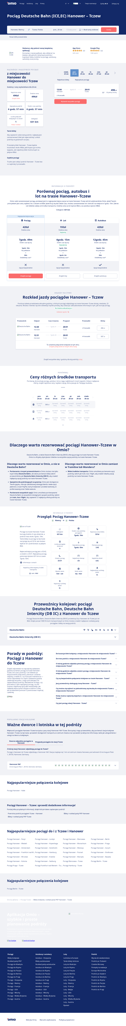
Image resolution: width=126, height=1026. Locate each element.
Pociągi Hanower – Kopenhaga (46, 843)
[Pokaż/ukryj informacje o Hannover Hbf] (115, 765)
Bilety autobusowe (43, 961)
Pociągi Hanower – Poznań (73, 852)
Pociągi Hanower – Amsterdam (18, 848)
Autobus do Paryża (43, 974)
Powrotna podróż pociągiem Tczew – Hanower (25, 813)
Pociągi (22, 3)
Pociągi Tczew (26, 900)
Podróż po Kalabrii (98, 974)
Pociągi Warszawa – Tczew (73, 861)
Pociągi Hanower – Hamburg (46, 852)
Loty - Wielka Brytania (71, 999)
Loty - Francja (68, 986)
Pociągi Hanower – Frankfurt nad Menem (22, 852)
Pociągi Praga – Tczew (15, 865)
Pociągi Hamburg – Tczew (72, 865)
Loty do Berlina (69, 974)
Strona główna (12, 900)
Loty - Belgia (68, 989)
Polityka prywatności (66, 1020)
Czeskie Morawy (97, 964)
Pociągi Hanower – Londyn (45, 839)
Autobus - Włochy (42, 993)
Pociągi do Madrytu (15, 964)
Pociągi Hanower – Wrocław (17, 857)
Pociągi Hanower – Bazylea (101, 857)
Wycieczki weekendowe (100, 958)
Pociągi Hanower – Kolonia (17, 861)
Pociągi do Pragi (14, 977)
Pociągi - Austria (14, 999)
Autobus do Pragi (42, 980)
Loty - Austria (68, 1002)
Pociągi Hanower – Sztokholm (46, 848)
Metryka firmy (31, 1020)
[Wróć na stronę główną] (13, 3)
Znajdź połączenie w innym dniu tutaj (63, 346)
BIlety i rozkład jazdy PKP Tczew (19, 817)
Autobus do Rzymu (43, 971)
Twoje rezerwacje (90, 3)
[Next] (115, 72)
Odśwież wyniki (62, 312)
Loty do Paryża (69, 971)
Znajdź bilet (16, 98)
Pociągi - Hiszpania (15, 980)
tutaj (80, 359)
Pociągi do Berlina (14, 974)
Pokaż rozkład (15, 125)
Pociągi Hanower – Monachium (74, 843)
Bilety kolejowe (13, 958)
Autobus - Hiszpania (43, 958)
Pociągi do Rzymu (14, 967)
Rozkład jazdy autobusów (45, 964)
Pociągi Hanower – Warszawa (74, 839)
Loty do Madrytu (69, 964)
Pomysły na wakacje (99, 967)
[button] (58, 29)
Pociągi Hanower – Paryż (16, 839)
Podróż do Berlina (98, 986)
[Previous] (33, 397)
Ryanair (66, 1005)
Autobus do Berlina (43, 977)
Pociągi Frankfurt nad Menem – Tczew (49, 865)
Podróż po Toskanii (98, 961)
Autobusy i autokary (44, 954)
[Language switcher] (77, 3)
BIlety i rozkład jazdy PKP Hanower (77, 813)
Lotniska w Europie (70, 958)
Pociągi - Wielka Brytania (17, 996)
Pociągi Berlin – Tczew (99, 861)
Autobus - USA (41, 989)
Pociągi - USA (13, 989)
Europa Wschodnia (98, 971)
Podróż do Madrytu (99, 977)
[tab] (63, 79)
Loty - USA (67, 993)
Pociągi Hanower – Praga (100, 843)
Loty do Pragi (68, 977)
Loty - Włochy (68, 996)
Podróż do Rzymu (98, 980)
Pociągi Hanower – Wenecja (73, 848)
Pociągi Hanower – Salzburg (45, 861)
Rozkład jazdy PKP (15, 961)
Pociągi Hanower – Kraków (45, 857)
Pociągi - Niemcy (14, 983)
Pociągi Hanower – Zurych (100, 848)
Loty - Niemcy (68, 983)
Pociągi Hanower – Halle (16, 790)
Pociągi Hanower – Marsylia (73, 857)
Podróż (94, 954)
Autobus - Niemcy (42, 983)
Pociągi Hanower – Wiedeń (17, 843)
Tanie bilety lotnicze (71, 961)
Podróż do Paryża (98, 983)
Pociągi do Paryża (14, 971)
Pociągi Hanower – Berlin (100, 839)
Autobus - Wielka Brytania (45, 996)
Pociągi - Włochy (14, 993)
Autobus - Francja (42, 986)
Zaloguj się (115, 3)
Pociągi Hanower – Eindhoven (102, 852)
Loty (36, 3)
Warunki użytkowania (48, 1020)
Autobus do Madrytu (43, 967)
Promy (42, 3)
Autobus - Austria (42, 999)
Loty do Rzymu (69, 967)
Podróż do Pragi (97, 989)
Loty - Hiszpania (69, 980)
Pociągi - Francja (14, 986)
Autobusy (30, 3)
